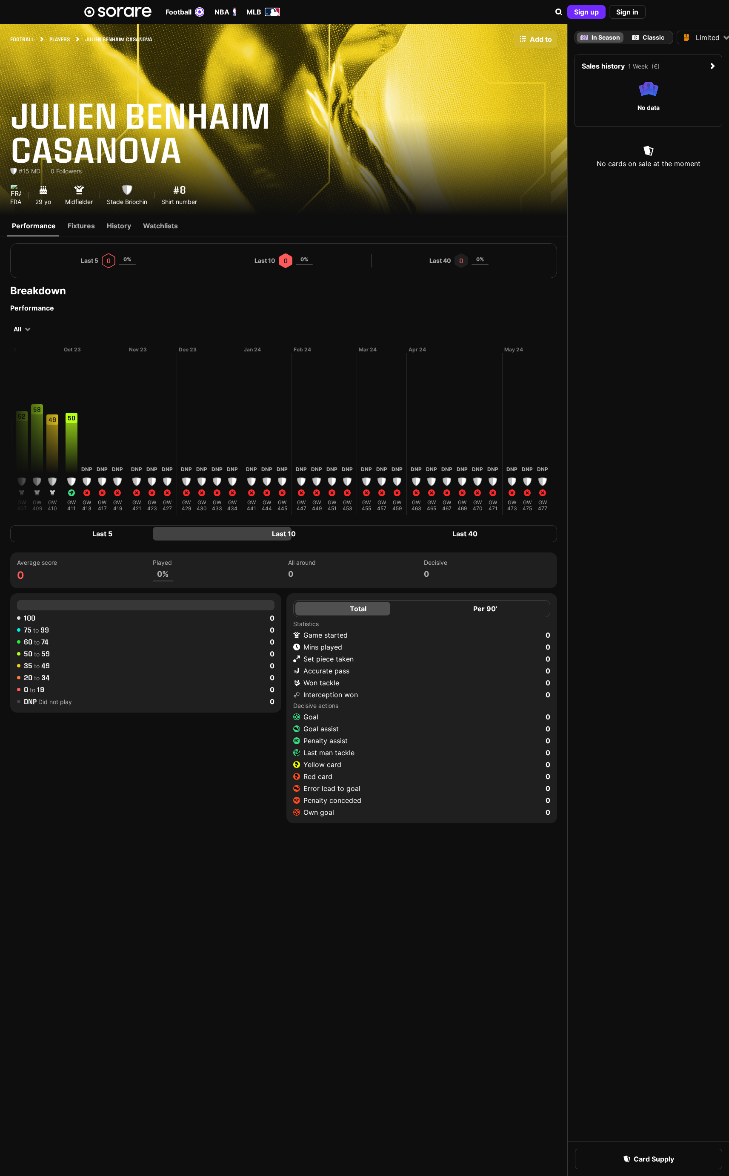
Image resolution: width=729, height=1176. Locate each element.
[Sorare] (118, 12)
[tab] (648, 37)
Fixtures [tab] (81, 225)
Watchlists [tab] (160, 225)
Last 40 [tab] (464, 533)
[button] (558, 11)
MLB (253, 12)
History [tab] (119, 225)
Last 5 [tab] (102, 533)
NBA (221, 12)
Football (179, 12)
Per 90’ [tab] (485, 608)
